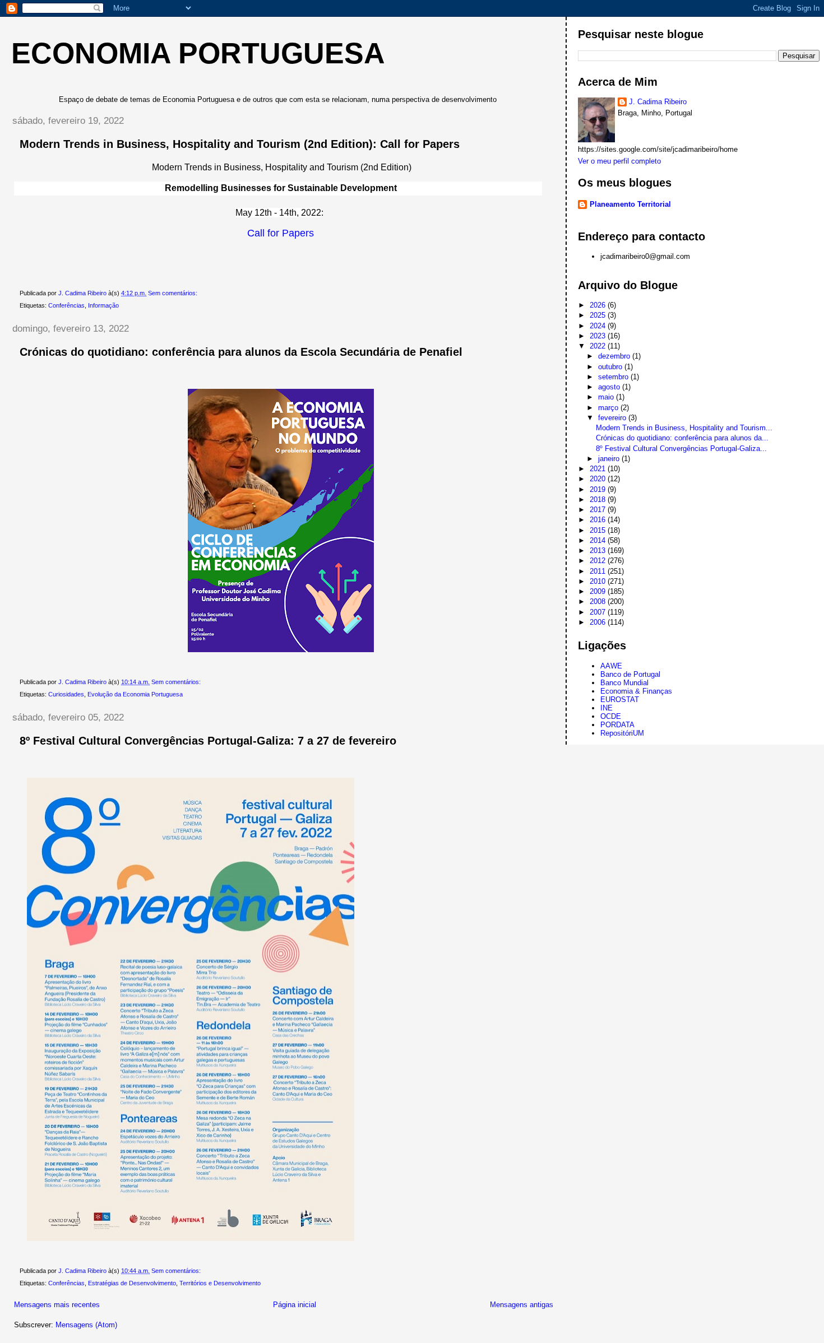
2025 (599, 315)
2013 (599, 550)
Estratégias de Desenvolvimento (132, 1283)
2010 (599, 581)
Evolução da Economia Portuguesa (135, 694)
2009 (599, 591)
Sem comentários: (173, 293)
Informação (103, 305)
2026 (599, 305)
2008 (599, 601)
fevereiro (613, 417)
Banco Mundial (624, 683)
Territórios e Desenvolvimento (220, 1283)
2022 (599, 346)
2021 (599, 468)
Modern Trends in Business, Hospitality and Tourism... (684, 428)
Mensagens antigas (521, 1304)
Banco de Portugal (630, 674)
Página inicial (294, 1304)
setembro (614, 377)
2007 (599, 612)
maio (607, 397)
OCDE (610, 716)
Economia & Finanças (636, 691)
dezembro (615, 356)
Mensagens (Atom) (86, 1325)
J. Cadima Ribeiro (658, 101)
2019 (599, 489)
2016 (599, 519)
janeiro (610, 458)
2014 (599, 540)
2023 (599, 336)
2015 (599, 530)
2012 (599, 560)
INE (606, 708)
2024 (599, 326)
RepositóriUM (622, 733)
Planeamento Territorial (630, 204)
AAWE (611, 666)
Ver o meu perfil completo (619, 161)
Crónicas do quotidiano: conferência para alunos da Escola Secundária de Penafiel (241, 352)
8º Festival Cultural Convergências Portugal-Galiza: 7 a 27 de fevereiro (208, 741)
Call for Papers (280, 233)
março (609, 407)
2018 (599, 499)
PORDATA (617, 725)
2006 (599, 622)
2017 (599, 509)
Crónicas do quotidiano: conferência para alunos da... (682, 438)
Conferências (66, 305)
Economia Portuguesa (198, 53)
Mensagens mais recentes (57, 1304)
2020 (599, 479)
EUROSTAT (619, 699)
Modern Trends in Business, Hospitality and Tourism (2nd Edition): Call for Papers (240, 144)
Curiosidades (66, 694)
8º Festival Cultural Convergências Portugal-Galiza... (681, 448)
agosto (610, 387)
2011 (599, 571)
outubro (611, 367)
